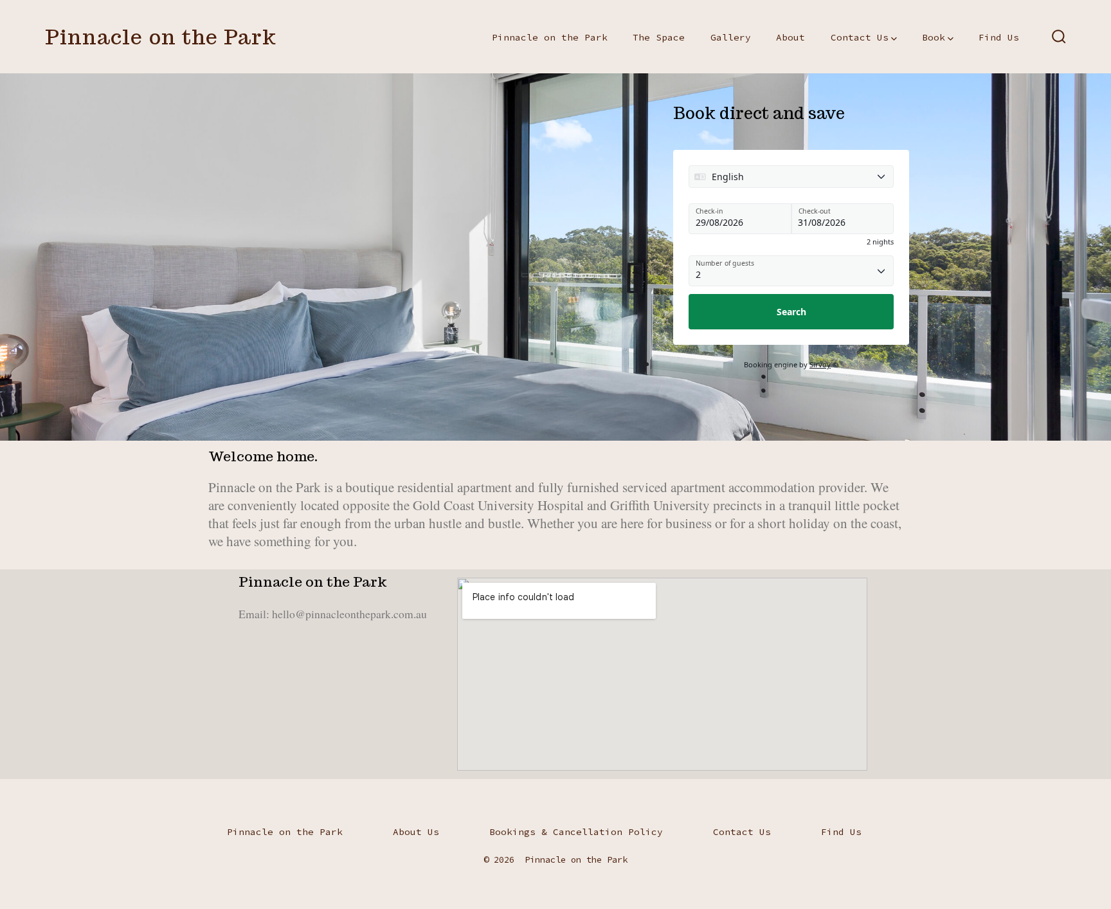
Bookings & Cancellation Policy (576, 832)
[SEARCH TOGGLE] (1059, 36)
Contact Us (860, 37)
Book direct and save (759, 113)
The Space (659, 37)
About (790, 37)
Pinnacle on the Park (550, 37)
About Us (416, 832)
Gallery (730, 37)
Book (933, 37)
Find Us (999, 37)
